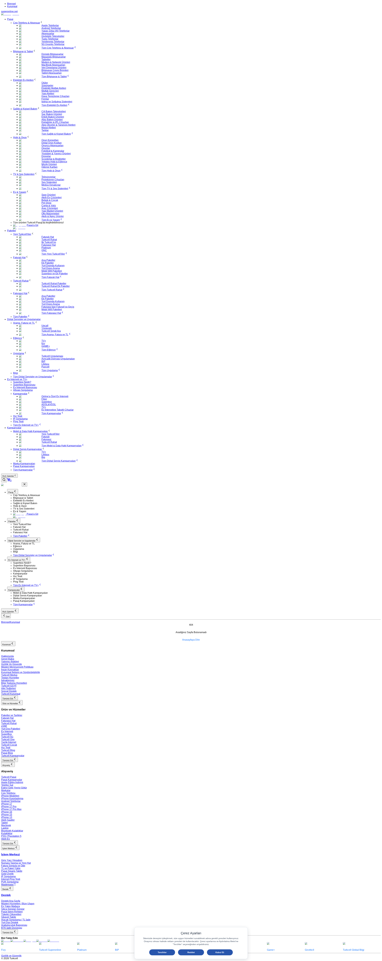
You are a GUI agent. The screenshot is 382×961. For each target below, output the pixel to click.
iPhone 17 (6, 804)
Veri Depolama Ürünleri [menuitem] (53, 67)
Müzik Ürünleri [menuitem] (49, 164)
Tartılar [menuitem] (45, 130)
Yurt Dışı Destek (9, 922)
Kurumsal (12, 6)
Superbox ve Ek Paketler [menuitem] (54, 273)
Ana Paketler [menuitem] (48, 260)
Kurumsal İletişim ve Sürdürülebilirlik (20, 672)
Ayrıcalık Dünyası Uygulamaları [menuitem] (58, 358)
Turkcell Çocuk (9, 745)
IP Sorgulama (8, 876)
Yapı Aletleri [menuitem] (47, 93)
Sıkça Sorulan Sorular (12, 909)
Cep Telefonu (8, 793)
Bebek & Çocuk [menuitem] (49, 200)
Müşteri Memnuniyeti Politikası (17, 667)
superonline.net (9, 11)
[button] (197, 495)
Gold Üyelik (7, 873)
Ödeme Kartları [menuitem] (49, 167)
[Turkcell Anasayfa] (10, 14)
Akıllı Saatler (8, 820)
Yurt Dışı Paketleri (10, 728)
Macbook (6, 825)
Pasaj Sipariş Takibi (11, 871)
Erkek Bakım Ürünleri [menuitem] (52, 117)
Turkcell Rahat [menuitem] (49, 239)
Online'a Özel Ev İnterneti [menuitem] (54, 396)
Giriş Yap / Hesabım (11, 860)
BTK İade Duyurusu (11, 928)
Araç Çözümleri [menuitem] (49, 208)
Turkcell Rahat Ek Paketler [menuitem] (55, 286)
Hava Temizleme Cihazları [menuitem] (55, 96)
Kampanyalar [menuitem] (14, 427)
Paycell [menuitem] (45, 367)
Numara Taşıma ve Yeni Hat (16, 863)
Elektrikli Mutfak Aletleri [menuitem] (53, 88)
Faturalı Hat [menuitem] (47, 237)
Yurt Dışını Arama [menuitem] (50, 268)
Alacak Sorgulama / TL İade (15, 919)
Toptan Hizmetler (10, 677)
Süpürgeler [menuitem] (47, 85)
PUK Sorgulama (10, 882)
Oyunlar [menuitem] (45, 148)
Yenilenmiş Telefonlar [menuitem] (52, 41)
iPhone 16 (6, 812)
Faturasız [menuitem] (46, 439)
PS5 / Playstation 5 (11, 836)
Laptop (5, 828)
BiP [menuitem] (43, 361)
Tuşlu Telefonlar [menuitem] (49, 39)
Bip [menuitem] (43, 457)
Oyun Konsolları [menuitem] (49, 140)
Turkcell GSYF (9, 685)
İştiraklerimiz (7, 680)
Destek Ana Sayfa (10, 901)
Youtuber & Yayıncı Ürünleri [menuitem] (56, 153)
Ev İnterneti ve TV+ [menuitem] (17, 379)
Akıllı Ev (5, 839)
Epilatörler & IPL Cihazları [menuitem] (55, 122)
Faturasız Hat (8, 720)
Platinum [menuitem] (46, 247)
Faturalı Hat (7, 718)
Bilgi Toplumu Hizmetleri (14, 683)
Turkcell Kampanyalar (12, 755)
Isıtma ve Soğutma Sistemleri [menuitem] (56, 101)
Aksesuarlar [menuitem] (47, 33)
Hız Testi (5, 747)
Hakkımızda (7, 656)
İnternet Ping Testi (10, 879)
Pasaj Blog (7, 753)
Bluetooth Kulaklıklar (12, 830)
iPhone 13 (6, 817)
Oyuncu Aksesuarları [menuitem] (52, 145)
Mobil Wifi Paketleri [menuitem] (51, 271)
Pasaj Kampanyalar (11, 779)
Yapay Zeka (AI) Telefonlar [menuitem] (55, 31)
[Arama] (4, 480)
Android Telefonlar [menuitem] (51, 28)
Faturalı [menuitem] (45, 436)
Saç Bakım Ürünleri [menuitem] (51, 114)
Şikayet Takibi (8, 917)
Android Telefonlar (11, 801)
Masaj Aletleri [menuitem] (48, 127)
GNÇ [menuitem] (44, 250)
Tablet (4, 822)
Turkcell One (8, 739)
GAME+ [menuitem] (45, 346)
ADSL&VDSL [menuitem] (48, 404)
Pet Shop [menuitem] (46, 203)
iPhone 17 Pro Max (11, 809)
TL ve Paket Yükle (10, 868)
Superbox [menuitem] (46, 401)
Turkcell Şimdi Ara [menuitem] (51, 331)
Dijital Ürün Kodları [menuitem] (51, 143)
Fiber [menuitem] (44, 399)
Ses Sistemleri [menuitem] (49, 182)
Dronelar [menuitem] (46, 156)
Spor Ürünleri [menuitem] (48, 195)
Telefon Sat (7, 785)
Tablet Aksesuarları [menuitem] (51, 73)
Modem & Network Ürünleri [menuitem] (55, 62)
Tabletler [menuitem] (46, 59)
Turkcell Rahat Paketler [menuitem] (53, 283)
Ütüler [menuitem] (44, 83)
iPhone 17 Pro (8, 806)
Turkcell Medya (9, 675)
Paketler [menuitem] (11, 230)
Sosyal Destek (9, 691)
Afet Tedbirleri (8, 688)
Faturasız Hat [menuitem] (48, 245)
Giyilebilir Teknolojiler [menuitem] (52, 36)
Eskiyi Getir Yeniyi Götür (14, 787)
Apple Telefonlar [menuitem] (50, 25)
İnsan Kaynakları (10, 669)
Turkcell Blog (8, 750)
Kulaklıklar (6, 833)
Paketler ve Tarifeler (11, 715)
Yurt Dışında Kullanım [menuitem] (52, 265)
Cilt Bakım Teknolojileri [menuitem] (53, 111)
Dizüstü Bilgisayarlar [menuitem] (52, 54)
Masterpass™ (8, 884)
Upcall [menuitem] (44, 325)
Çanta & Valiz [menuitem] (48, 205)
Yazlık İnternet (8, 742)
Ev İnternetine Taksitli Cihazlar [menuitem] (57, 410)
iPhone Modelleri (10, 796)
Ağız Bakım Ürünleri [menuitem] (52, 119)
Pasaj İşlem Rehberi (12, 911)
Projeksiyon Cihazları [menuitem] (52, 179)
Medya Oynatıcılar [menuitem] (51, 185)
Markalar (5, 790)
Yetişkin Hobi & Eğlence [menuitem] (54, 161)
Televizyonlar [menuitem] (48, 177)
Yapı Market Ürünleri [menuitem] (52, 211)
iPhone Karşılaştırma (12, 798)
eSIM (4, 726)
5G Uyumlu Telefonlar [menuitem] (52, 44)
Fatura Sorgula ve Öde (13, 865)
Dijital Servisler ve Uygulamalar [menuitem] (24, 319)
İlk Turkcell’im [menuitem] (48, 242)
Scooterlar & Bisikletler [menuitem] (53, 159)
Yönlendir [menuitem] (46, 328)
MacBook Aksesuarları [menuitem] (53, 65)
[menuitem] (28, 23)
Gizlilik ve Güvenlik (11, 955)
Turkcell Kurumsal (10, 694)
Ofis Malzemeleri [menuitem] (50, 213)
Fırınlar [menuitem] (45, 99)
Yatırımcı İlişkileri (10, 661)
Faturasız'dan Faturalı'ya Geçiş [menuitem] (57, 307)
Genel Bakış (7, 659)
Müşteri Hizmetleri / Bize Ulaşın (17, 903)
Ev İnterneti (7, 731)
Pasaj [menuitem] (10, 19)
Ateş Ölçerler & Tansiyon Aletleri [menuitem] (58, 125)
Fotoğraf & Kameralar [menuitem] (52, 151)
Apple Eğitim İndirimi (12, 782)
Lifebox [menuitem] (45, 364)
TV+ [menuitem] (43, 341)
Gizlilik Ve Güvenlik (11, 664)
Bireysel (11, 3)
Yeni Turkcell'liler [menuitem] (50, 434)
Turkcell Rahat (9, 723)
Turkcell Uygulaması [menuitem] (52, 356)
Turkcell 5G (7, 737)
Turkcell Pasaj (8, 777)
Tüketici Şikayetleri (11, 914)
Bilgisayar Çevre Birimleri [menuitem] (54, 70)
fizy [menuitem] (43, 343)
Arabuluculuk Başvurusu (14, 925)
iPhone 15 (6, 814)
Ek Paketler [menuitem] (47, 263)
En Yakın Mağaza (10, 906)
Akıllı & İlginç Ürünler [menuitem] (52, 216)
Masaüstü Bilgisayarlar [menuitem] (53, 57)
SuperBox (6, 734)
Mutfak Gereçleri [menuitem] (50, 91)
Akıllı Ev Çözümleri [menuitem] (51, 197)
